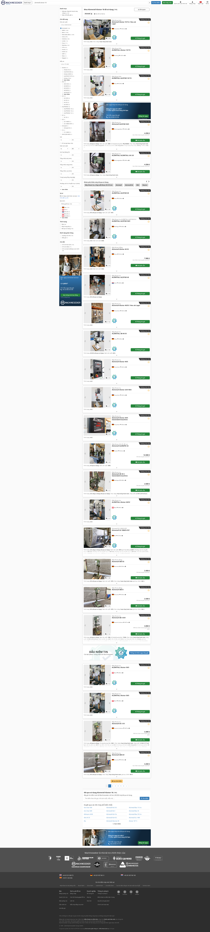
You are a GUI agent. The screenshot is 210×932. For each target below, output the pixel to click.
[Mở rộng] (116, 43)
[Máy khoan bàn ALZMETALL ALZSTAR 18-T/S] (97, 86)
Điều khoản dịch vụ (104, 928)
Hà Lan (67, 211)
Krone (65, 49)
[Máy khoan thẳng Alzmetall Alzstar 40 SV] (97, 257)
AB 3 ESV (67, 84)
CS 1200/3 (67, 132)
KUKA (64, 51)
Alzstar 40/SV (68, 74)
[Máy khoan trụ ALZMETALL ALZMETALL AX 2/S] (97, 163)
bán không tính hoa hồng (70, 295)
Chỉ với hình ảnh (68, 244)
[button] (207, 2)
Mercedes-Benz (68, 34)
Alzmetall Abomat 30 (112, 821)
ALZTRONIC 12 (69, 113)
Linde (65, 41)
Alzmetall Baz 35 (134, 811)
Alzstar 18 (67, 78)
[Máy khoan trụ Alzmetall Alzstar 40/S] (97, 369)
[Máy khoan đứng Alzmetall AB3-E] (97, 597)
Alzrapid (65, 126)
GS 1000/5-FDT (69, 123)
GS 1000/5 (67, 121)
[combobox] (70, 203)
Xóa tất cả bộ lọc (100, 14)
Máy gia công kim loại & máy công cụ (70, 12)
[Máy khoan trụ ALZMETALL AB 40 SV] (97, 341)
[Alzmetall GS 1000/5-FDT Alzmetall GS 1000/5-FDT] (97, 538)
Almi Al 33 (87, 818)
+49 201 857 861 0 (98, 875)
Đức (66, 207)
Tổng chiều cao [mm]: (66, 171)
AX (64, 96)
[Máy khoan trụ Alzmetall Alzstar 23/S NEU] (97, 397)
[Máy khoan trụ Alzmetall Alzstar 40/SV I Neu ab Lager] (97, 313)
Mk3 (137, 185)
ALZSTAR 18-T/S (69, 76)
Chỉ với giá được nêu (67, 143)
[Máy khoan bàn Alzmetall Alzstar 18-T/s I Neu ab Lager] (97, 29)
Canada (67, 216)
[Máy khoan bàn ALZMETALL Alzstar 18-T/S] (97, 58)
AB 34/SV (67, 88)
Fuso (64, 43)
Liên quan (142, 9)
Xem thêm (117, 824)
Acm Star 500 (88, 807)
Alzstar (65, 67)
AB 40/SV (67, 86)
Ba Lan (67, 214)
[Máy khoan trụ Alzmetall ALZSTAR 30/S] (97, 132)
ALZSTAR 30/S (68, 72)
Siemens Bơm (146, 885)
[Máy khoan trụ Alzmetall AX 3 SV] (97, 731)
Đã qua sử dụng (67, 228)
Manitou (65, 45)
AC (63, 115)
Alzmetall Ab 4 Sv (111, 814)
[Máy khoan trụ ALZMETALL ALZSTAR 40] (97, 200)
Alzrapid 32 (68, 128)
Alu (85, 821)
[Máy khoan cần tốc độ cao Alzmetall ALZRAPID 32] (97, 453)
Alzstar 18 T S (133, 821)
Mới (64, 224)
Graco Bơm (90, 885)
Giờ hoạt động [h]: (65, 152)
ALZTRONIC (66, 106)
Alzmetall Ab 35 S (111, 807)
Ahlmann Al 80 (88, 814)
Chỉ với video (66, 247)
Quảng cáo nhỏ (67, 235)
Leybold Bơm (99, 885)
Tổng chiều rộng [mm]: (66, 164)
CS (63, 130)
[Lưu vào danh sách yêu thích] (148, 22)
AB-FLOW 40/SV (67, 134)
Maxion (144, 185)
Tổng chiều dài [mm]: (66, 158)
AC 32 (66, 117)
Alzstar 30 (67, 70)
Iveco (65, 37)
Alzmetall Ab (129, 185)
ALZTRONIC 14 (69, 111)
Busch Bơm (81, 885)
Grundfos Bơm (110, 885)
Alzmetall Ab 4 (110, 811)
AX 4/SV (67, 104)
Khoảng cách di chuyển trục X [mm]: (70, 183)
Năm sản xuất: (64, 146)
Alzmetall (66, 28)
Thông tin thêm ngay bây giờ (139, 653)
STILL (64, 47)
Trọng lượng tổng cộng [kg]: (67, 177)
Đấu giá (65, 237)
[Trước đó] (85, 29)
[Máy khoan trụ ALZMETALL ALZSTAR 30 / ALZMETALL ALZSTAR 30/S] (97, 229)
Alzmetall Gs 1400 (134, 818)
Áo (65, 209)
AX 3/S (66, 100)
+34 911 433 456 (67, 878)
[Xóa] (149, 2)
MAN (65, 30)
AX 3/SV (67, 98)
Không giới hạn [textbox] (66, 204)
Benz (65, 32)
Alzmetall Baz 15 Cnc (135, 807)
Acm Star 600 (88, 811)
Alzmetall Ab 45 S (111, 818)
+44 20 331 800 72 (68, 875)
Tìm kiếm (157, 3)
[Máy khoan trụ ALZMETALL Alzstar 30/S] (97, 675)
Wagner (65, 58)
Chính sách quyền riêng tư (91, 928)
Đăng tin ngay (143, 116)
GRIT (64, 54)
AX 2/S (66, 102)
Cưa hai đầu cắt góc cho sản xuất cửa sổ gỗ (128, 885)
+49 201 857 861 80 (130, 875)
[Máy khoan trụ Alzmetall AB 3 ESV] (97, 625)
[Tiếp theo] (109, 29)
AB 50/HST (67, 92)
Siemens (65, 39)
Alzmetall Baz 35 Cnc (135, 814)
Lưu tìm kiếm (117, 781)
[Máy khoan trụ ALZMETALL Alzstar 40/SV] (97, 510)
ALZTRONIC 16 (69, 109)
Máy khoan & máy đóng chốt (67, 885)
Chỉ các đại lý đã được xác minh (70, 249)
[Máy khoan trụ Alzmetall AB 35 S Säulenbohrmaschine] (97, 481)
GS (63, 119)
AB (64, 82)
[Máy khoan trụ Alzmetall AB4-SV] (97, 762)
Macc (64, 56)
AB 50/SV (67, 90)
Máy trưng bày (66, 226)
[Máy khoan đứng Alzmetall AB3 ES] (97, 569)
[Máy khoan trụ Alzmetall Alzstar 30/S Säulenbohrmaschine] (97, 425)
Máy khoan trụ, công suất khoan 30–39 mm (98, 185)
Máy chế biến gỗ (67, 15)
